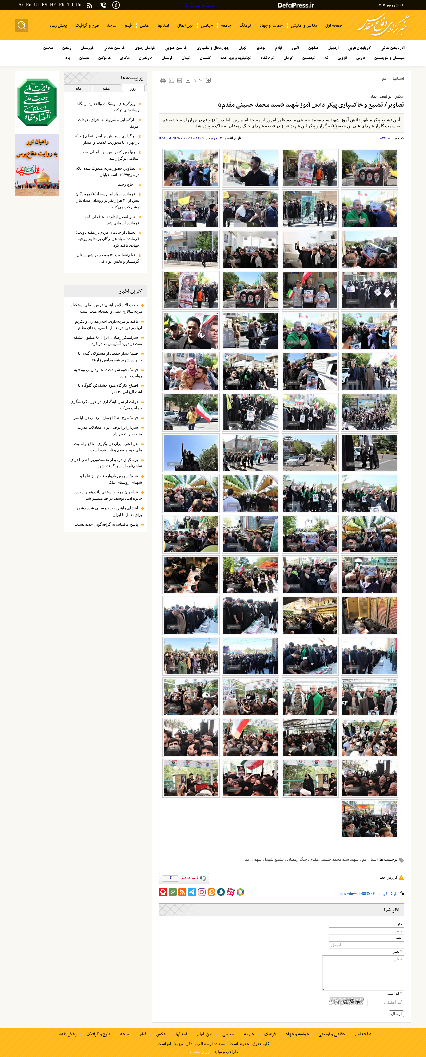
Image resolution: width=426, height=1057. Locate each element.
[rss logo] (89, 6)
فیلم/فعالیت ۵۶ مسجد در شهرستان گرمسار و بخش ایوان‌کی (108, 258)
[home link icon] (163, 892)
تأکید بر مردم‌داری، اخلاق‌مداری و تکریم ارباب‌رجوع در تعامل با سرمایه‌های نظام (108, 324)
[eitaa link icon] (211, 892)
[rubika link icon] (240, 892)
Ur (36, 4)
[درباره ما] (116, 4)
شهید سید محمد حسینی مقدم (334, 859)
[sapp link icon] (221, 892)
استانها (398, 78)
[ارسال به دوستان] (171, 80)
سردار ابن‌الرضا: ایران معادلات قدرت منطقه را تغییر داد (110, 430)
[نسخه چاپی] (163, 80)
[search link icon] (173, 892)
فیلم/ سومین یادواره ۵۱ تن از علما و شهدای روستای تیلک (111, 479)
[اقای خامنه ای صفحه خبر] (37, 102)
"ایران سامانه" (199, 1051)
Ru (78, 4)
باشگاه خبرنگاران (198, 5)
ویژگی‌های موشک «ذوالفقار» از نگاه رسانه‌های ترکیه (108, 106)
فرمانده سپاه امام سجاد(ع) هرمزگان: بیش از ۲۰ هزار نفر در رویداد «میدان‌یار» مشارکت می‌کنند (106, 200)
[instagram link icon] (202, 892)
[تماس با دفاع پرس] (103, 5)
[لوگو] (383, 36)
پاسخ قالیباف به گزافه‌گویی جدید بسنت (106, 524)
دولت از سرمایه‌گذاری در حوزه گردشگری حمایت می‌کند (106, 404)
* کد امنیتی (394, 993)
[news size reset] (198, 80)
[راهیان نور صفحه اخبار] (37, 165)
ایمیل (398, 937)
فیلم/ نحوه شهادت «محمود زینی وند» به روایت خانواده (108, 372)
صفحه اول (363, 1034)
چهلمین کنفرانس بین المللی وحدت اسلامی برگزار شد (109, 155)
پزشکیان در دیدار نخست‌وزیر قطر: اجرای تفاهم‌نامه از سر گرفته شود (106, 462)
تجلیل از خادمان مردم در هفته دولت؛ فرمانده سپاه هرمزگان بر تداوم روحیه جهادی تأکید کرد (107, 238)
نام (400, 923)
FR (62, 4)
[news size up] (208, 80)
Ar (20, 4)
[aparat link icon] (231, 892)
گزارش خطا (388, 877)
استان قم (370, 859)
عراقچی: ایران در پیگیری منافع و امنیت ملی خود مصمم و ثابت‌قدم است (108, 446)
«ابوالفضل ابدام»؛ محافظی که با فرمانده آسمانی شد (111, 219)
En (28, 4)
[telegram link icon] (192, 892)
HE (53, 4)
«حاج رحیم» (125, 184)
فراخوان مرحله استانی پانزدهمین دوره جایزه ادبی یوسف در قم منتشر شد (109, 495)
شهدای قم (253, 859)
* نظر (397, 951)
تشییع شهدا (274, 859)
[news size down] (188, 80)
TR (70, 4)
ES (44, 4)
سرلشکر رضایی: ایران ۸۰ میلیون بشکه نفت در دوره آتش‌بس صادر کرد (108, 340)
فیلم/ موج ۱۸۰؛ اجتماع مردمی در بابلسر (106, 417)
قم (384, 78)
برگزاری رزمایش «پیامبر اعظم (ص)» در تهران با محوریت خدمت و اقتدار (106, 139)
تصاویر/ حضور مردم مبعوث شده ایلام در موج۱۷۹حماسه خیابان (107, 171)
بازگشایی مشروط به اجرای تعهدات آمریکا (108, 122)
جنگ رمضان (297, 859)
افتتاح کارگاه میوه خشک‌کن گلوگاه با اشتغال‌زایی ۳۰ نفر (110, 388)
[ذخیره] (180, 80)
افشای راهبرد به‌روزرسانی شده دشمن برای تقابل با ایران (108, 511)
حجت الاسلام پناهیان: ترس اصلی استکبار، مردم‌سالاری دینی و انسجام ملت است (105, 308)
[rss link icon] (182, 892)
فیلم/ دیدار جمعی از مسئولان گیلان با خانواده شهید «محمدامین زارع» (110, 356)
